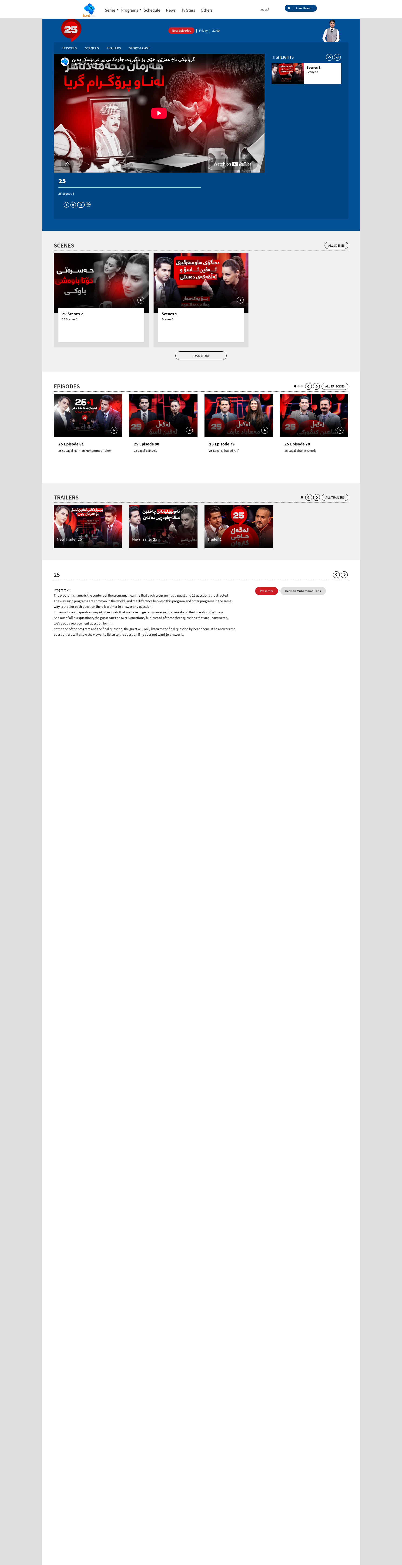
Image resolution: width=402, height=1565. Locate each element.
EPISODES (69, 48)
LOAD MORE (201, 355)
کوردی (264, 9)
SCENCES (92, 48)
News (171, 10)
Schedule (152, 10)
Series (110, 10)
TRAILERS (114, 48)
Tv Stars (188, 10)
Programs (129, 10)
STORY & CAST (139, 48)
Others (207, 10)
